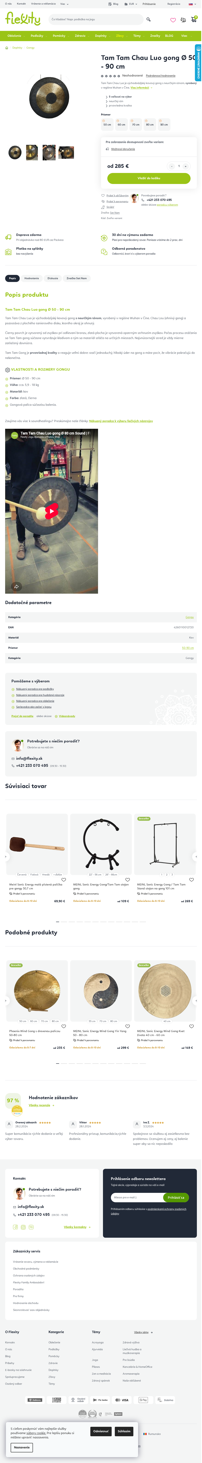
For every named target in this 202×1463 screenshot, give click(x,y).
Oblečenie (54, 1342)
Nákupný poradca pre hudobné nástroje (40, 695)
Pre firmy (18, 1296)
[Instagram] (23, 1227)
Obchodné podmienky (26, 1268)
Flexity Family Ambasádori (28, 1282)
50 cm (22, 1021)
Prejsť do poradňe (22, 716)
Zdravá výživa (131, 1342)
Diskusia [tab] (53, 278)
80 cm (55, 1021)
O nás (8, 4)
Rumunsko (154, 1434)
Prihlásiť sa (176, 1197)
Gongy (190, 617)
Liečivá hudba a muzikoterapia (132, 1351)
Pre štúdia (129, 1360)
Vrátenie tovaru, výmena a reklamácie (35, 1262)
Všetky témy (141, 1332)
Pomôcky (54, 1356)
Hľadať (148, 19)
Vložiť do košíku (149, 178)
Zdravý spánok (101, 1380)
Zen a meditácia (101, 1373)
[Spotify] (31, 1227)
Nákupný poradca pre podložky (35, 689)
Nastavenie (22, 1447)
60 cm (33, 1021)
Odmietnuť (101, 1431)
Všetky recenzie (39, 1105)
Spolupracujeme (14, 1377)
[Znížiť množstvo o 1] (172, 166)
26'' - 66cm (111, 874)
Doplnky (53, 1370)
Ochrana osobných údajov (29, 1275)
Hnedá (46, 874)
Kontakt (21, 4)
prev (5, 856)
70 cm (44, 1021)
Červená (21, 874)
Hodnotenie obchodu (25, 1303)
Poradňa (18, 1289)
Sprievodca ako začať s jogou (33, 707)
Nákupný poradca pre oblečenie (35, 701)
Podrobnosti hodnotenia (160, 75)
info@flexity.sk (29, 759)
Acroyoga (98, 1342)
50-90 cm (188, 648)
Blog (115, 4)
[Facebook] (15, 1227)
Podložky (54, 1349)
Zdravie (53, 1363)
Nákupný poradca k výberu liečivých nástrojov (121, 421)
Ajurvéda (97, 1349)
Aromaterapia (131, 1373)
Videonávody (67, 716)
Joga (95, 1360)
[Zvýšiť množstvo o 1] (185, 166)
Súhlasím (124, 1431)
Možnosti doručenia (123, 149)
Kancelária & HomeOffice (137, 1367)
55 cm (92, 1021)
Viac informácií (140, 87)
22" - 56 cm (95, 874)
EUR (131, 4)
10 (135, 1063)
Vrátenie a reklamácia (43, 4)
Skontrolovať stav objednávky (31, 1310)
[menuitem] (16, 36)
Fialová (34, 874)
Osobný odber (13, 1384)
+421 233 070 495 (159, 200)
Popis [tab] (12, 278)
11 (143, 1063)
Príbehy (9, 1363)
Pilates (96, 1367)
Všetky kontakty (75, 1227)
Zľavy (52, 1377)
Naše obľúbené (132, 1380)
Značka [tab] (77, 278)
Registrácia (173, 4)
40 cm (167, 1021)
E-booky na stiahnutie (18, 1370)
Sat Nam (115, 213)
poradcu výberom (167, 204)
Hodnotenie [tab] (31, 278)
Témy (52, 1384)
